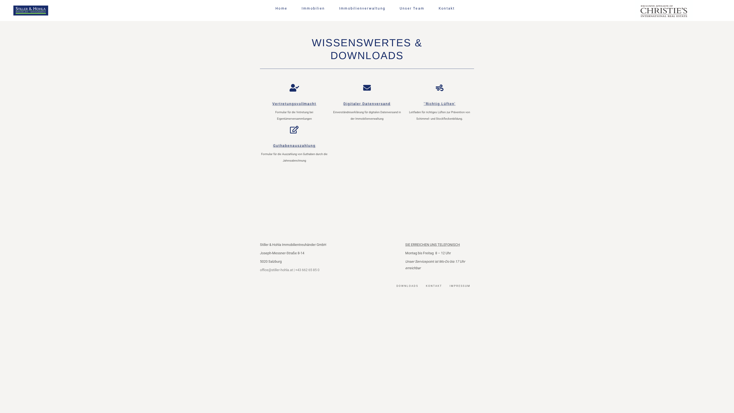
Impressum (460, 285)
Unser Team (412, 8)
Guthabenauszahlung (294, 146)
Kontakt (447, 8)
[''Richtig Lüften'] (439, 88)
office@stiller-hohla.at (276, 270)
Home (281, 8)
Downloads (407, 285)
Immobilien (313, 8)
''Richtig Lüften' (440, 104)
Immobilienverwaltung (362, 8)
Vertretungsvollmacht (294, 104)
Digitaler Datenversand (367, 104)
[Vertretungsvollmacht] (294, 88)
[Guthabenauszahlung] (294, 129)
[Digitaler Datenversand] (367, 88)
